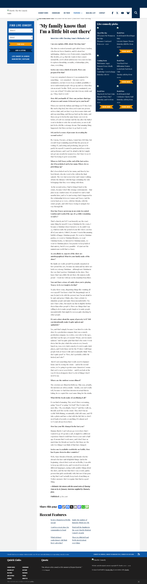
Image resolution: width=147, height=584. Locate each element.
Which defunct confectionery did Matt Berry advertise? (59, 540)
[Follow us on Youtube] (123, 13)
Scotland (25, 59)
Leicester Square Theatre (125, 41)
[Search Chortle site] (136, 13)
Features (77, 13)
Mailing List (90, 13)
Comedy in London (99, 554)
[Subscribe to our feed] (138, 554)
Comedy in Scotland (127, 554)
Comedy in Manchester (113, 554)
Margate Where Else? (104, 97)
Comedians (56, 13)
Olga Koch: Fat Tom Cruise (106, 94)
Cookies (9, 578)
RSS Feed (9, 573)
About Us (25, 578)
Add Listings (10, 576)
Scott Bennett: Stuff (123, 94)
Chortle (126, 570)
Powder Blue (109, 570)
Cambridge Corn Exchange (106, 72)
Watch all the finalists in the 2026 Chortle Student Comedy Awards (81, 530)
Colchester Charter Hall (125, 97)
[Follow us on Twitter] (118, 13)
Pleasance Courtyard (104, 41)
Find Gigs (20, 44)
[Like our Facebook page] (114, 13)
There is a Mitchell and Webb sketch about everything (80, 540)
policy (32, 581)
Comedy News (43, 13)
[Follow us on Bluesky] (129, 13)
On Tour (67, 13)
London (26, 56)
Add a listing (20, 50)
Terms (24, 576)
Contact (102, 13)
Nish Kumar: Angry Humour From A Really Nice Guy (105, 66)
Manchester (16, 59)
